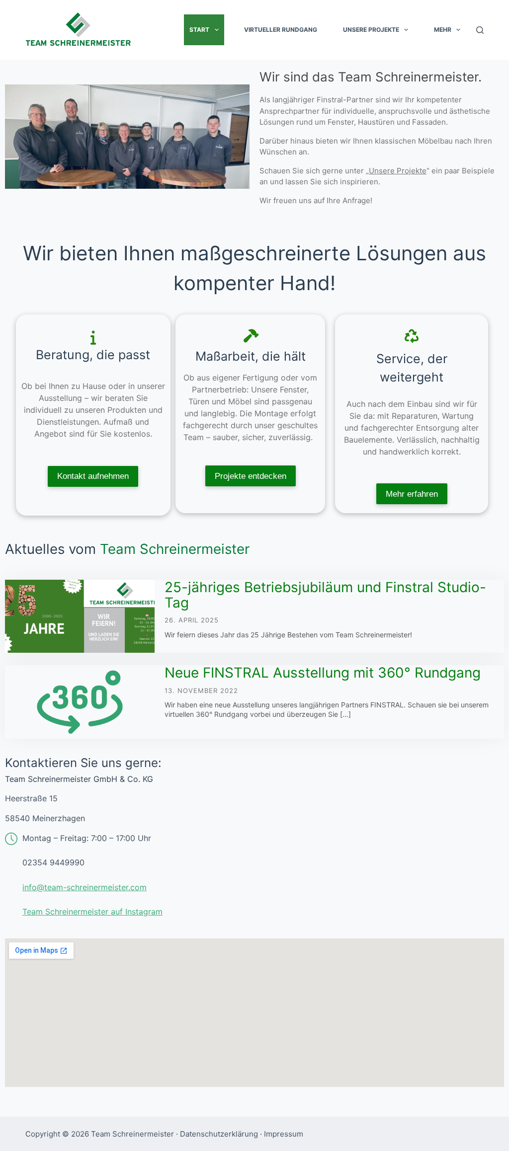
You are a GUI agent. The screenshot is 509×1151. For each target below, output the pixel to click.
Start (199, 29)
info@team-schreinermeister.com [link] (84, 887)
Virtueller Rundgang (280, 29)
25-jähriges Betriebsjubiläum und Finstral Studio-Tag (325, 595)
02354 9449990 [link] (53, 862)
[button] (217, 30)
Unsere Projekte (371, 29)
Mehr (442, 29)
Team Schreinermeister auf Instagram (92, 912)
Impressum (283, 1134)
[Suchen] (480, 30)
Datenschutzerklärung (219, 1134)
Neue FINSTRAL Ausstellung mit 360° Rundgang (323, 672)
